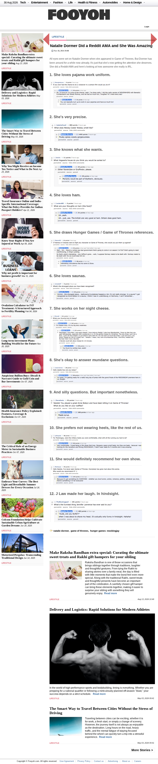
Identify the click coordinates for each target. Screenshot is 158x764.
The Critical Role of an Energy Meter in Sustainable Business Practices (19, 449)
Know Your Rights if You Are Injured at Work (18, 242)
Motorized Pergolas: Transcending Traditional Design (21, 556)
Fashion (58, 2)
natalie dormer (61, 530)
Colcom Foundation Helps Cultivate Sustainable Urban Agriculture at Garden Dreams (22, 522)
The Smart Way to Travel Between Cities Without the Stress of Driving (21, 133)
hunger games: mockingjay (104, 530)
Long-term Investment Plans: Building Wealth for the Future (19, 342)
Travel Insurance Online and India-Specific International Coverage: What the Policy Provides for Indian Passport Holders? (22, 205)
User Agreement (67, 761)
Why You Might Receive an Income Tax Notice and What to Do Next (21, 168)
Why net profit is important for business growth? (19, 274)
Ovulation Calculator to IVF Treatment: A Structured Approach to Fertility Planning (21, 308)
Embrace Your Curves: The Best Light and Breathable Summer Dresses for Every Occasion (20, 484)
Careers (137, 761)
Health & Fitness (87, 2)
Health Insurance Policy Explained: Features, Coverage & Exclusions (22, 413)
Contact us (99, 761)
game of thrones (79, 530)
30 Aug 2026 (11, 2)
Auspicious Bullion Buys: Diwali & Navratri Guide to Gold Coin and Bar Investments (21, 378)
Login (146, 27)
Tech (23, 2)
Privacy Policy (83, 761)
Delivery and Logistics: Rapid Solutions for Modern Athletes (19, 94)
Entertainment (39, 2)
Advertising (113, 761)
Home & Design (132, 2)
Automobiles (110, 2)
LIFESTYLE (6, 68)
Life (70, 2)
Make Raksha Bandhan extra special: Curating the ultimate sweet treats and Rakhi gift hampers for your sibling (22, 59)
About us (126, 761)
